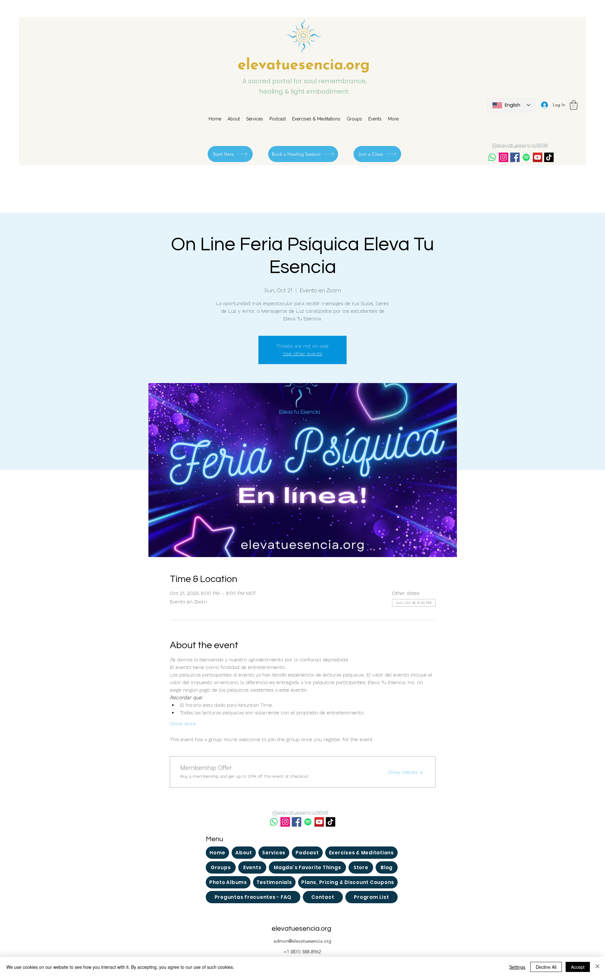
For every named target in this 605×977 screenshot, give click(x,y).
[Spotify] (526, 157)
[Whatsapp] (492, 157)
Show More (183, 724)
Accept (578, 967)
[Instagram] (503, 157)
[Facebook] (515, 157)
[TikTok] (549, 157)
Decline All (546, 967)
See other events (302, 354)
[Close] (597, 967)
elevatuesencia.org (304, 65)
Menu (214, 839)
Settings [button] (517, 967)
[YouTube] (537, 157)
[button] (574, 105)
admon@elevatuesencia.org (302, 941)
